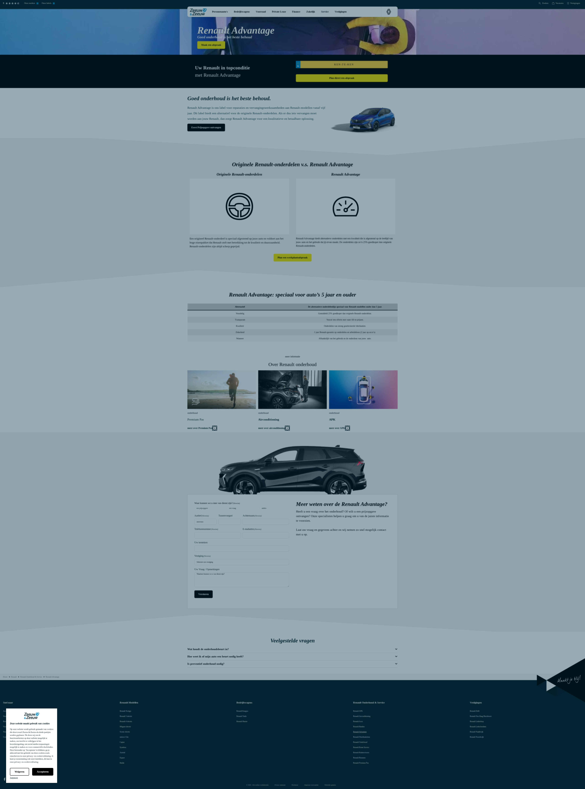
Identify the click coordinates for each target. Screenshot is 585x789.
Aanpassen (14, 778)
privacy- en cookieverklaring (39, 756)
